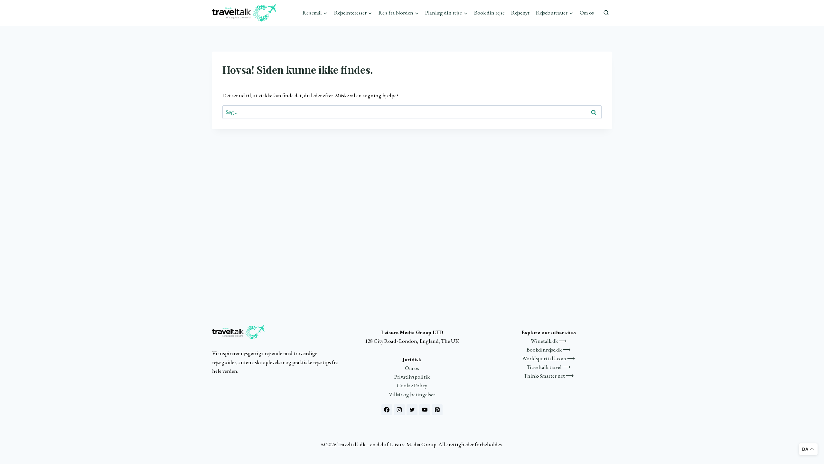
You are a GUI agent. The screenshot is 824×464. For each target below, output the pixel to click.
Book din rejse (489, 12)
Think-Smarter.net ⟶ (549, 375)
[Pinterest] (437, 409)
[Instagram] (399, 409)
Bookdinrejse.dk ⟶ (548, 349)
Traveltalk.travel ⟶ (548, 367)
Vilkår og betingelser (412, 394)
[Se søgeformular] (606, 13)
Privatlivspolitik (412, 376)
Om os (587, 12)
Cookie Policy (412, 385)
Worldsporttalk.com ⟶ (548, 358)
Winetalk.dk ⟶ (548, 340)
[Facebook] (386, 409)
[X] (412, 409)
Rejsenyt (520, 12)
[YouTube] (424, 409)
